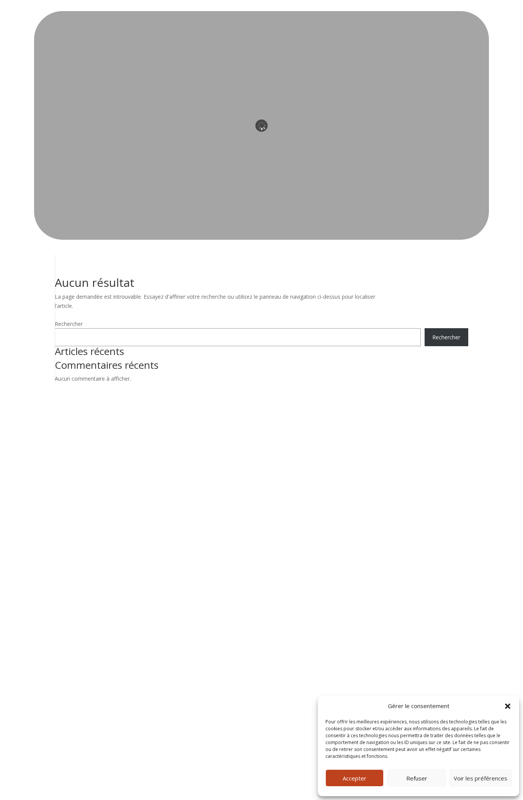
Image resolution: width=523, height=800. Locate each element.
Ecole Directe (76, 458)
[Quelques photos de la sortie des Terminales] (446, 487)
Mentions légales (81, 498)
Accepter (354, 778)
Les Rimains (75, 438)
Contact (70, 488)
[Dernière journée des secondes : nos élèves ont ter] (399, 487)
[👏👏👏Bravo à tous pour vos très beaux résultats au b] (352, 459)
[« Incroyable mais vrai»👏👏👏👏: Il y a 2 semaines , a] (352, 487)
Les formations (79, 448)
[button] (508, 706)
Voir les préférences (480, 778)
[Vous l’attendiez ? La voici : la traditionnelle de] (352, 516)
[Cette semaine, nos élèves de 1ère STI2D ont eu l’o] (446, 516)
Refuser (416, 778)
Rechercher (69, 323)
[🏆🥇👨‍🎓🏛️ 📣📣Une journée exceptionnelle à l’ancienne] (446, 459)
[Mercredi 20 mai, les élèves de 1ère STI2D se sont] (399, 516)
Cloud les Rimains (82, 468)
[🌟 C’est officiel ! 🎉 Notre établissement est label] (399, 459)
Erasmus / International (89, 478)
